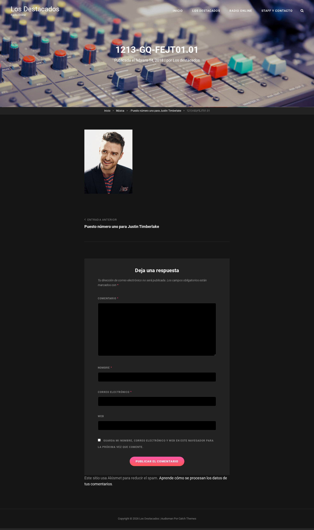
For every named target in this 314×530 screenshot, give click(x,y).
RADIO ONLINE (240, 10)
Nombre (105, 367)
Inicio (178, 10)
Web (101, 416)
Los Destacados (35, 9)
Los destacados (186, 60)
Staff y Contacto (277, 10)
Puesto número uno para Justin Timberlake (156, 110)
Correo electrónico (115, 392)
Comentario (108, 298)
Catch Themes (187, 518)
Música (120, 110)
